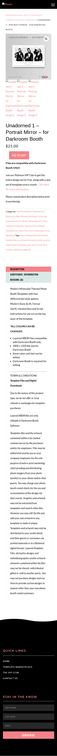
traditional (17, 249)
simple (9, 249)
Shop (16, 15)
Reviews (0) (16, 279)
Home (9, 15)
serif (45, 245)
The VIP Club (11, 672)
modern (40, 240)
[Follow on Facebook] (22, 637)
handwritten (11, 240)
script (39, 245)
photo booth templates (16, 245)
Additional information (24, 274)
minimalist (31, 240)
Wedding (10, 235)
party (47, 240)
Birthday (33, 216)
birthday (28, 235)
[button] (46, 38)
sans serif (31, 245)
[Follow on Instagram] (28, 637)
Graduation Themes (22, 226)
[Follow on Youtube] (34, 637)
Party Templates (36, 230)
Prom (47, 230)
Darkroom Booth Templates (21, 20)
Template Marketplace (17, 667)
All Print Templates (30, 15)
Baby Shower (22, 216)
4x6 (22, 235)
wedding (27, 249)
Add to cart (19, 155)
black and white (40, 235)
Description (17, 269)
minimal (21, 240)
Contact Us (10, 678)
